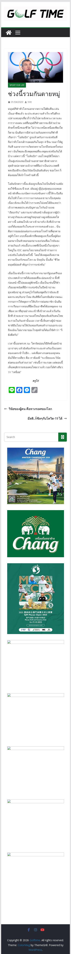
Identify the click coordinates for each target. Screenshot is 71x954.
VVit (30, 102)
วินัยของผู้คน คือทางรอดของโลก (30, 409)
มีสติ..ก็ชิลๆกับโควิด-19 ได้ (45, 418)
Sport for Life (16, 85)
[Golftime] (8, 32)
